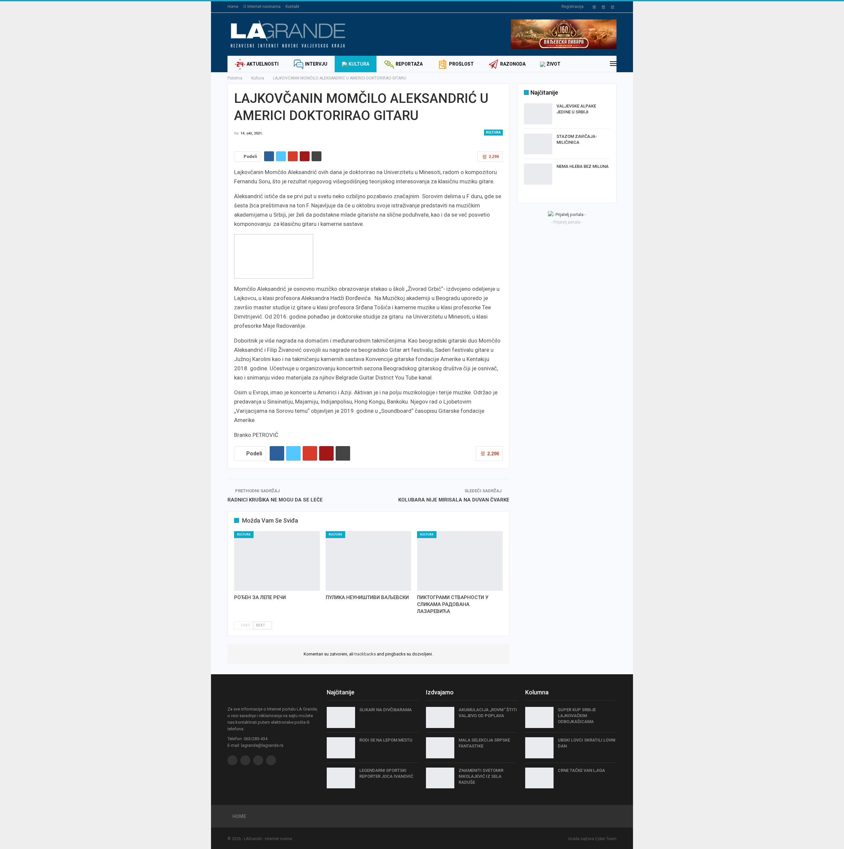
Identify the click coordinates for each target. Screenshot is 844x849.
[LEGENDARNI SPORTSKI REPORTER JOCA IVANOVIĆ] (341, 778)
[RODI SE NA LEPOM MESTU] (341, 747)
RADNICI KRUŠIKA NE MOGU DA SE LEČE (275, 500)
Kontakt (292, 6)
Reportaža (409, 64)
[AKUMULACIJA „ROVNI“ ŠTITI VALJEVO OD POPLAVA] (440, 717)
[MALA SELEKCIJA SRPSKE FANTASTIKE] (440, 747)
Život (553, 64)
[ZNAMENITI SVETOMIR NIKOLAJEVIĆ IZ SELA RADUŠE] (440, 778)
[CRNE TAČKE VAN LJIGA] (539, 778)
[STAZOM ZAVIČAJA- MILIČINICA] (538, 144)
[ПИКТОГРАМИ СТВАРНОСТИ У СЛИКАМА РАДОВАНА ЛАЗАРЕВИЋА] (460, 561)
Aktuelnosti (263, 64)
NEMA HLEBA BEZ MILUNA (583, 166)
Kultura (358, 64)
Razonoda (513, 64)
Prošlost (461, 64)
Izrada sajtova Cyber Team (592, 838)
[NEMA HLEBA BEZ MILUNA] (538, 174)
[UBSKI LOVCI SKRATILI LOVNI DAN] (539, 747)
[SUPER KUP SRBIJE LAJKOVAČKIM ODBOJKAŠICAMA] (539, 717)
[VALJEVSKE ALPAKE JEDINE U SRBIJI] (538, 113)
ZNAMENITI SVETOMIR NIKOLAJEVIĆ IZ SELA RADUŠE (481, 776)
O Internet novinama (262, 6)
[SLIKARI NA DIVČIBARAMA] (341, 717)
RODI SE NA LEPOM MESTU (385, 740)
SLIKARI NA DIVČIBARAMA (385, 709)
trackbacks (365, 654)
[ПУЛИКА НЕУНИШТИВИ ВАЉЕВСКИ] (368, 561)
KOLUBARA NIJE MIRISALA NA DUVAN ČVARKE (453, 500)
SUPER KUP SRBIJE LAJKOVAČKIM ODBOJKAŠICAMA (577, 715)
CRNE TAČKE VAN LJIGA (581, 770)
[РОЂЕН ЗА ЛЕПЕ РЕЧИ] (277, 561)
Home (232, 6)
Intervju (316, 64)
